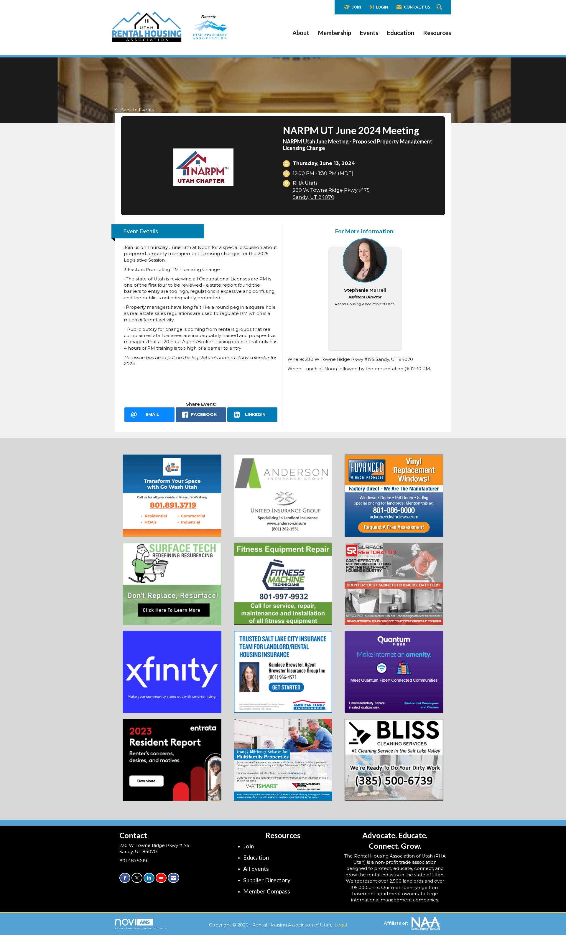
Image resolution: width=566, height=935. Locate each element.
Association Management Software (141, 928)
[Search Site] (440, 7)
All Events (256, 868)
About (300, 32)
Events (369, 32)
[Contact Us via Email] (173, 878)
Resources (437, 32)
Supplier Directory (266, 880)
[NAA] (426, 923)
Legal (341, 925)
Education (400, 32)
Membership (334, 32)
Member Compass (266, 891)
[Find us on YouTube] (161, 878)
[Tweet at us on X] (136, 878)
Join (248, 846)
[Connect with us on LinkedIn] (149, 878)
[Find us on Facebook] (124, 878)
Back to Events (137, 110)
